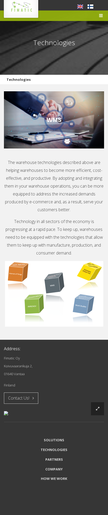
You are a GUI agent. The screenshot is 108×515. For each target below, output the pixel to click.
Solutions (54, 440)
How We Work (54, 478)
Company (54, 469)
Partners (54, 459)
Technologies (19, 79)
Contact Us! (20, 398)
